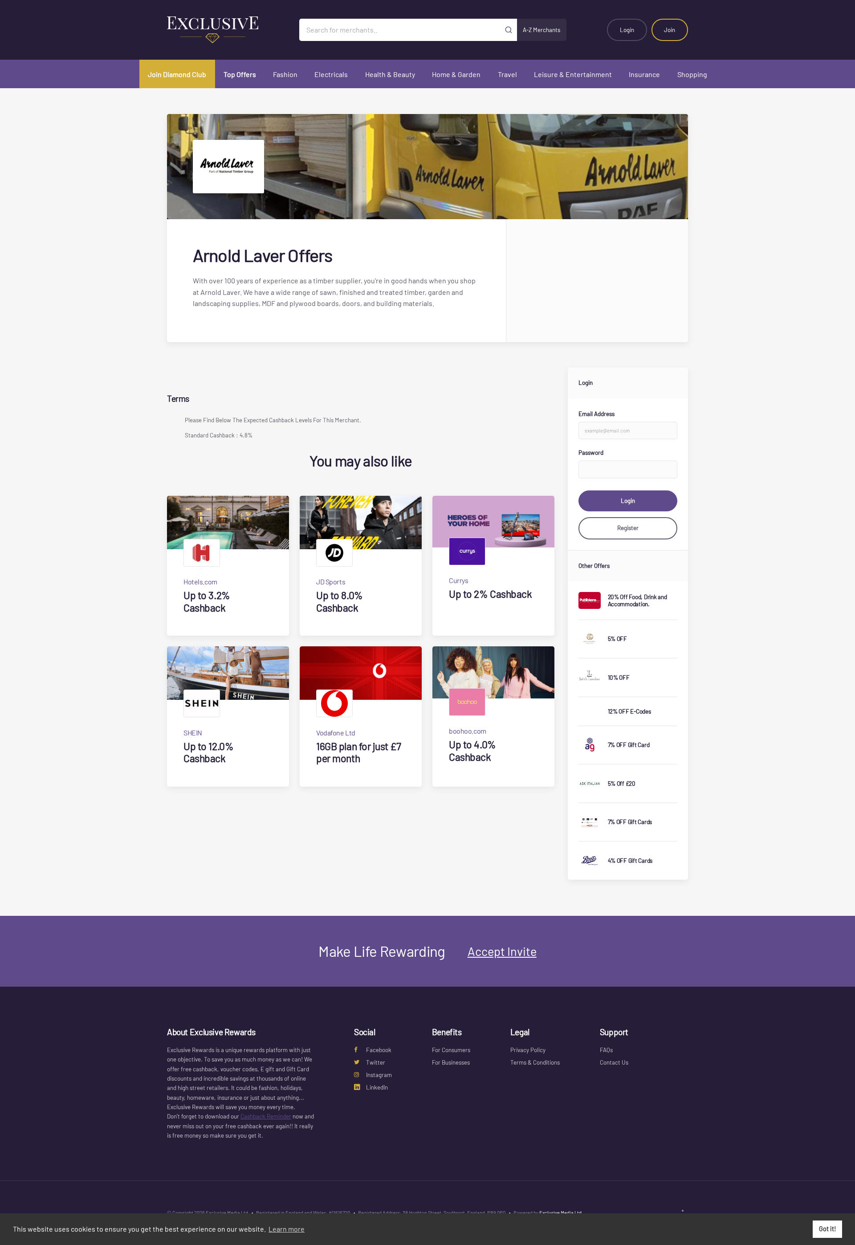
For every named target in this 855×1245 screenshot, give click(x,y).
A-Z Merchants (541, 29)
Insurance (644, 74)
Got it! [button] (827, 1229)
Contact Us (614, 1062)
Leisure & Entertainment (573, 74)
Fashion (285, 74)
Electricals (331, 74)
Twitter (375, 1062)
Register (628, 527)
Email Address (596, 413)
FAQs (606, 1049)
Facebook (378, 1049)
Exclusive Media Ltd (560, 1213)
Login (627, 29)
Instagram (379, 1074)
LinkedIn (377, 1087)
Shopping (692, 74)
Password (590, 452)
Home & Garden (456, 74)
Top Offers (240, 74)
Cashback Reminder (265, 1116)
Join (669, 29)
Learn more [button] (287, 1229)
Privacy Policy (528, 1049)
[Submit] (509, 30)
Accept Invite (502, 951)
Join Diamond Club (177, 74)
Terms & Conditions (535, 1062)
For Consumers (451, 1049)
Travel (507, 74)
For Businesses (451, 1062)
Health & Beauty (390, 74)
